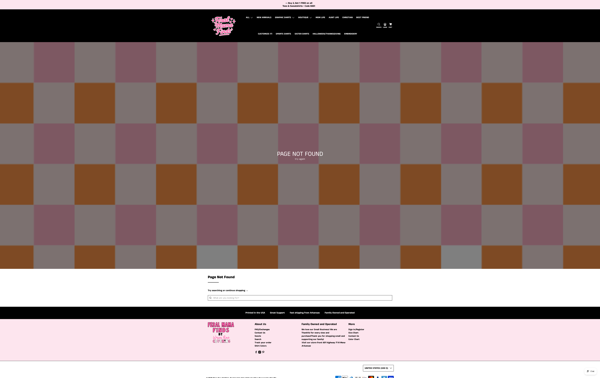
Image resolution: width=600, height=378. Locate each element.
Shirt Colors (261, 345)
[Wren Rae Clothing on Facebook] (256, 352)
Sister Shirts (302, 33)
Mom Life (320, 17)
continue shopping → (237, 290)
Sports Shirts (283, 33)
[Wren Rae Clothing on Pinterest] (263, 352)
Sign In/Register (356, 329)
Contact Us (260, 332)
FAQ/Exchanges (262, 329)
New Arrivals (264, 17)
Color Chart (354, 339)
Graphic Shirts (283, 17)
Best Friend (362, 17)
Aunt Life (334, 17)
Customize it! (265, 33)
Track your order (263, 342)
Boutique (303, 17)
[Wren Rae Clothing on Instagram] (259, 352)
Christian (347, 17)
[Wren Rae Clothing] (224, 26)
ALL (248, 17)
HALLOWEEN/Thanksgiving (327, 33)
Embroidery (350, 33)
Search (258, 339)
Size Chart (353, 332)
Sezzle (258, 336)
